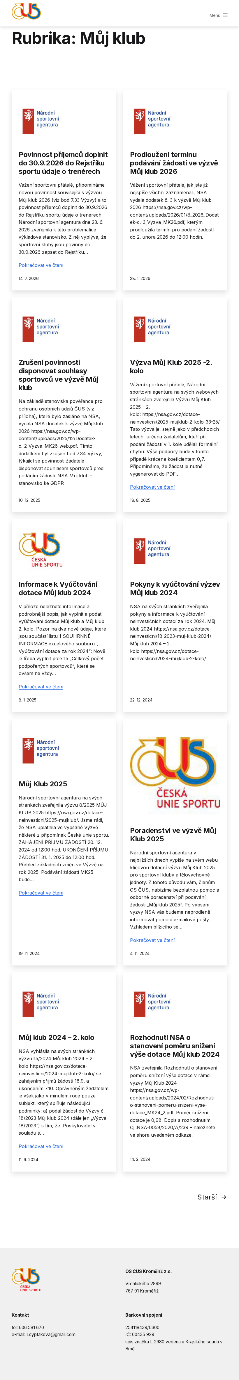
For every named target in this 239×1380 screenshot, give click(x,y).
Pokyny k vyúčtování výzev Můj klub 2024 (175, 588)
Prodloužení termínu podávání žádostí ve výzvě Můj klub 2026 (174, 163)
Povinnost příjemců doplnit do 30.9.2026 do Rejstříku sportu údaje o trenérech (63, 163)
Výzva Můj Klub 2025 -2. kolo (171, 366)
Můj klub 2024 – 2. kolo (56, 1037)
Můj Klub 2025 (43, 784)
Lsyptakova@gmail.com (51, 1334)
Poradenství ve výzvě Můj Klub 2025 (173, 834)
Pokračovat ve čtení (41, 265)
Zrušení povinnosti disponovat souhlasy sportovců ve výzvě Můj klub (59, 375)
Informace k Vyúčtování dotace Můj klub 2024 (58, 588)
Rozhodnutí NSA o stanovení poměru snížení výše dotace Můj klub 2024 (175, 1045)
